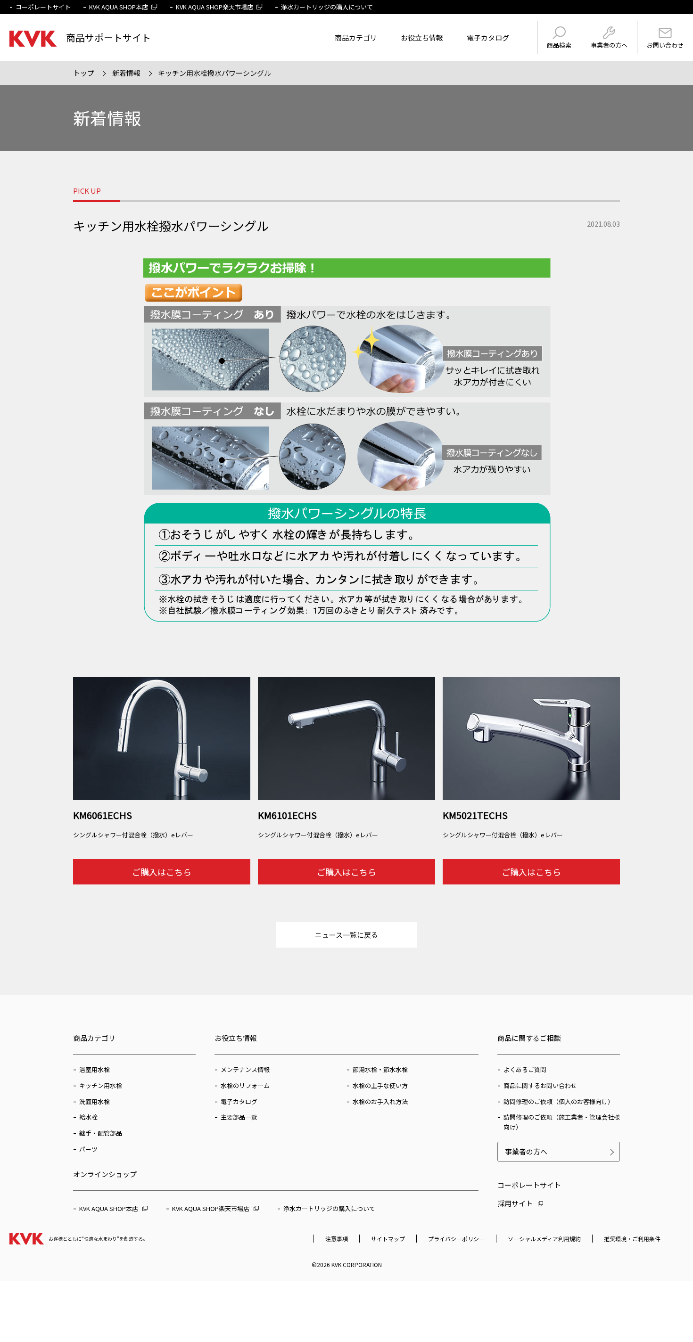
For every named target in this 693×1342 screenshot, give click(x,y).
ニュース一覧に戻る (346, 935)
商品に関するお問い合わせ (540, 1085)
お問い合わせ (665, 45)
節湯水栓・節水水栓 (380, 1069)
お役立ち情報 (422, 37)
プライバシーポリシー (456, 1239)
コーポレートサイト (43, 6)
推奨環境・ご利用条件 (632, 1239)
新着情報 (126, 73)
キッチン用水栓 (100, 1085)
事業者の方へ (609, 45)
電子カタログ (488, 37)
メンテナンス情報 (245, 1069)
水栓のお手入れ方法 (380, 1101)
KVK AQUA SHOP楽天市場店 (214, 6)
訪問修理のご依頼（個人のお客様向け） (558, 1101)
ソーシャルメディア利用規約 (544, 1239)
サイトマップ (388, 1239)
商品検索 (559, 45)
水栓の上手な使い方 (380, 1085)
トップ (83, 73)
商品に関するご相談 (529, 1038)
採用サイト (515, 1203)
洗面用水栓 (94, 1101)
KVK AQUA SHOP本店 (118, 6)
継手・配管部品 (100, 1133)
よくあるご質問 (524, 1069)
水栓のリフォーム (245, 1085)
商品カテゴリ (356, 37)
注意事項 (336, 1239)
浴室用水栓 (94, 1069)
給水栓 (88, 1117)
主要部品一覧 (239, 1117)
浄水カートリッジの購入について (327, 6)
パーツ (88, 1149)
